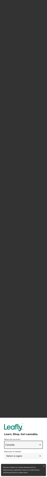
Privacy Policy (11, 472)
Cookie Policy (34, 470)
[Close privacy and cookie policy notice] (44, 466)
